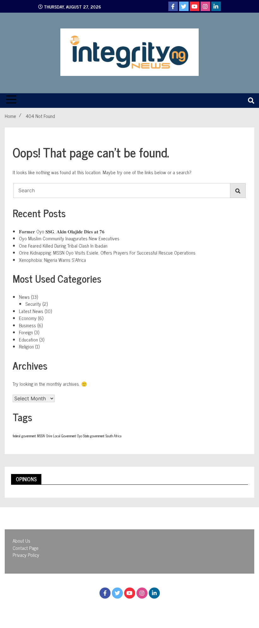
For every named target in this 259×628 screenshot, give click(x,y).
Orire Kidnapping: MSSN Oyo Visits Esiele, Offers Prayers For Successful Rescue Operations (107, 252)
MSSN (41, 436)
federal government (24, 436)
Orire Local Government (61, 436)
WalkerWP (185, 608)
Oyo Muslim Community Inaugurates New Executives (69, 238)
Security (33, 304)
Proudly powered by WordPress (94, 608)
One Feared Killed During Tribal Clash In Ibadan (63, 245)
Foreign (26, 332)
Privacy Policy (26, 555)
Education (28, 339)
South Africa (113, 436)
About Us (21, 541)
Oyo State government (90, 436)
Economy (28, 318)
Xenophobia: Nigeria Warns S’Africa (52, 260)
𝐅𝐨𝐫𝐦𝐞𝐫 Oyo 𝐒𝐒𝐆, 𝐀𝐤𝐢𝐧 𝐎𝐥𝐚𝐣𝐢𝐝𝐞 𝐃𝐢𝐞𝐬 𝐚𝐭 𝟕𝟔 (62, 231)
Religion (26, 346)
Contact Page (26, 548)
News (24, 297)
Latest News (31, 311)
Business (27, 325)
